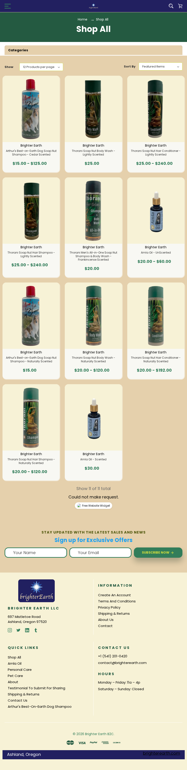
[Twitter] (18, 630)
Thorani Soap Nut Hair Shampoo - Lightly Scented (31, 254)
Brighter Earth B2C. (99, 734)
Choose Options (31, 166)
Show (9, 67)
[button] (93, 50)
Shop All (14, 657)
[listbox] (41, 67)
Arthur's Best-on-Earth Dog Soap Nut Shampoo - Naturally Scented (31, 359)
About (13, 681)
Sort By (129, 66)
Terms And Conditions (117, 601)
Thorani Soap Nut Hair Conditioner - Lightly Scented (156, 152)
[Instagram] (10, 630)
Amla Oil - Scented (93, 459)
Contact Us (17, 700)
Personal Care (20, 669)
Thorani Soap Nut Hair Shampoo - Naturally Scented (31, 461)
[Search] (171, 6)
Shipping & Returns (114, 613)
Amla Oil (14, 663)
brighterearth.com (161, 753)
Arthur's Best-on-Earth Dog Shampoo (40, 706)
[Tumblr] (36, 630)
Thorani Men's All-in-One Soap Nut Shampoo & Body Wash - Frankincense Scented (93, 256)
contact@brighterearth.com (122, 662)
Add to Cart (92, 271)
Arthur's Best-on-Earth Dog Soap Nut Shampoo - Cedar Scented (31, 152)
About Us (106, 619)
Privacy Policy (109, 607)
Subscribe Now (156, 552)
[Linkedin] (27, 630)
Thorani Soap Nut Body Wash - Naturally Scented (93, 359)
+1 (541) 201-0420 (112, 656)
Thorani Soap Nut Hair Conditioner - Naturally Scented (156, 359)
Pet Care (15, 675)
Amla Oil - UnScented (156, 252)
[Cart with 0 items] (180, 6)
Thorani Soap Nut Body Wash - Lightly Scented (93, 152)
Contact (105, 625)
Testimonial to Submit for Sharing (36, 688)
